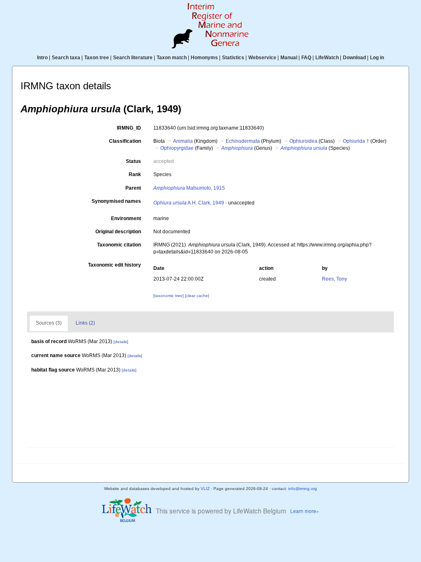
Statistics (233, 57)
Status (133, 161)
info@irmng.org (302, 488)
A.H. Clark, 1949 (188, 203)
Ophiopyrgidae (177, 148)
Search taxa (66, 57)
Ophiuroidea (303, 141)
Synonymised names (116, 201)
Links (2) (85, 323)
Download (354, 57)
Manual (288, 57)
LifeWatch (327, 57)
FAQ (306, 57)
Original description (118, 232)
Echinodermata (243, 141)
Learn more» (304, 510)
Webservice (262, 57)
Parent (133, 188)
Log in (377, 57)
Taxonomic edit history (114, 265)
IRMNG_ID (129, 128)
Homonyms (204, 57)
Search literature (133, 57)
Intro (42, 57)
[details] (120, 341)
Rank (135, 174)
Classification (125, 141)
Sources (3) (49, 323)
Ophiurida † (356, 141)
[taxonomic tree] (169, 295)
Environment (126, 218)
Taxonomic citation (119, 245)
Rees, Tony (334, 279)
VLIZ (205, 488)
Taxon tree (96, 57)
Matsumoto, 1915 (189, 188)
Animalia (183, 141)
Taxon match (172, 57)
